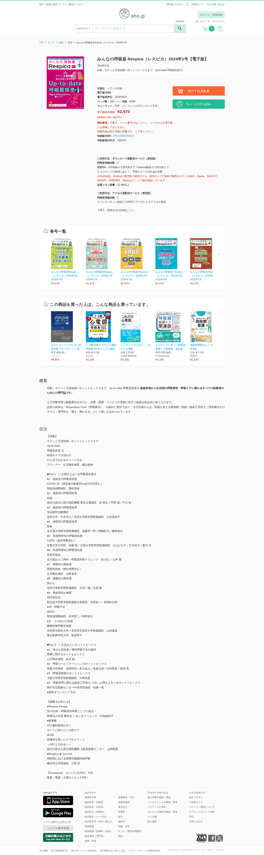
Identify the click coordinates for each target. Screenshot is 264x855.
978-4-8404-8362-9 (123, 135)
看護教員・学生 (126, 797)
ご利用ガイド (197, 4)
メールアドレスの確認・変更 (162, 802)
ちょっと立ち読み (198, 104)
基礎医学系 (90, 797)
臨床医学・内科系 (94, 802)
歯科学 (121, 821)
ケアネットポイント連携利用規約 (144, 850)
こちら (131, 210)
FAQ (191, 816)
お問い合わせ (218, 4)
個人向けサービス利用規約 (84, 850)
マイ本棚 (152, 816)
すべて (51, 42)
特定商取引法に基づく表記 (112, 850)
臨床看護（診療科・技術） (98, 831)
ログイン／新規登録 (211, 14)
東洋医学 (122, 807)
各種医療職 (124, 802)
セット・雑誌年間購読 (129, 831)
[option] (68, 262)
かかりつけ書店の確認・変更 (162, 812)
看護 (70, 42)
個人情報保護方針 (59, 850)
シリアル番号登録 (58, 828)
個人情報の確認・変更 (159, 797)
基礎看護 (89, 826)
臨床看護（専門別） (95, 836)
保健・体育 (124, 826)
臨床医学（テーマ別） (96, 816)
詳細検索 (180, 21)
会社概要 (43, 850)
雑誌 (61, 42)
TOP (41, 42)
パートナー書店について (202, 807)
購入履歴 (152, 821)
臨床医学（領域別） (95, 812)
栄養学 (121, 812)
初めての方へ (176, 4)
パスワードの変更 (156, 807)
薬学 (120, 816)
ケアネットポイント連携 (202, 812)
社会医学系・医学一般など (98, 821)
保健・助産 (90, 841)
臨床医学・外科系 (94, 807)
